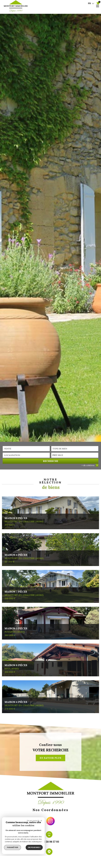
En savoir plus (50, 757)
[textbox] (75, 448)
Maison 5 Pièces (16, 630)
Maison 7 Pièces (24, 593)
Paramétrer (12, 847)
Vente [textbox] (7, 448)
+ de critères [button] (90, 465)
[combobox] (26, 448)
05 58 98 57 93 (50, 841)
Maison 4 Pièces (24, 556)
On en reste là (33, 820)
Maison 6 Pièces (24, 519)
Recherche (50, 461)
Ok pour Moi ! (34, 847)
